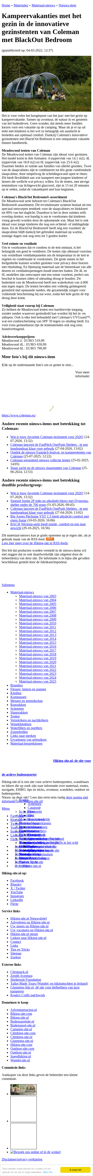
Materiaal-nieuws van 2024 (37, 677)
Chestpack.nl (19, 972)
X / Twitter (17, 888)
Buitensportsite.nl (22, 1021)
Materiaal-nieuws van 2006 (37, 608)
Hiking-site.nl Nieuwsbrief (28, 918)
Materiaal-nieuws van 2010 (37, 623)
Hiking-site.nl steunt (24, 934)
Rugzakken (18, 705)
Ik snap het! (76, 1169)
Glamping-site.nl (21, 1041)
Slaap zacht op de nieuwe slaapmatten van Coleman (45, 468)
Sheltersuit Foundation (25, 979)
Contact (24, 866)
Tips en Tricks (20, 949)
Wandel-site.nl (20, 1060)
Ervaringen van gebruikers (28, 739)
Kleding (15, 693)
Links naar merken (23, 736)
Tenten (15, 716)
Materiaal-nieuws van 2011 (37, 627)
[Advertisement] (27, 755)
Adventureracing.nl (23, 1010)
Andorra (33, 827)
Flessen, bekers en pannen (28, 689)
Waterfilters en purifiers (26, 728)
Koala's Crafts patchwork (27, 995)
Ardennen (34, 804)
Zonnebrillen (19, 732)
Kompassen (18, 697)
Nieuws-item (67, 5)
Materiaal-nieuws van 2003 (37, 596)
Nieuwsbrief (27, 858)
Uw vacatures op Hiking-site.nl (31, 930)
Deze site (25, 831)
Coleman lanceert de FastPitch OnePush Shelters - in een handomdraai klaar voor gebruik (49, 446)
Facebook (17, 816)
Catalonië (34, 807)
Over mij (34, 835)
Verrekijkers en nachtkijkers (29, 720)
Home (6, 5)
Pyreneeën (35, 811)
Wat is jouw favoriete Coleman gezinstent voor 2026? (46, 437)
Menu (6, 808)
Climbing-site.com (22, 1033)
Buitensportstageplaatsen (36, 854)
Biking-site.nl (19, 1017)
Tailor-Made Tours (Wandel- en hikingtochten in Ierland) (49, 983)
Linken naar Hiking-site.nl (28, 938)
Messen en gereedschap (26, 701)
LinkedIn (16, 900)
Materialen (21, 5)
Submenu (8, 585)
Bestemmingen (29, 823)
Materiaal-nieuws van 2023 (37, 673)
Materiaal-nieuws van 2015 (37, 642)
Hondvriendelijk (39, 819)
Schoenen (17, 708)
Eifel (31, 815)
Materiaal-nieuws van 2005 (37, 604)
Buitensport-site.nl (22, 1025)
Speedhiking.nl (20, 1056)
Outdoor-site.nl (20, 1052)
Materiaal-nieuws (43, 5)
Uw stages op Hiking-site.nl (29, 926)
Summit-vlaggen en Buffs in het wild (53, 842)
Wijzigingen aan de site (43, 850)
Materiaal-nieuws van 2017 (37, 650)
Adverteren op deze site (44, 839)
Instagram (17, 831)
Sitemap (24, 854)
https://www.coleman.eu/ (19, 415)
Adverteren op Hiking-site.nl (30, 922)
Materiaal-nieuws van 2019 (37, 658)
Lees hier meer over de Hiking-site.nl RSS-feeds (35, 543)
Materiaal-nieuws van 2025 (37, 681)
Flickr (14, 839)
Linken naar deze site (42, 846)
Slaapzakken (19, 712)
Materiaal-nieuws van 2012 (37, 631)
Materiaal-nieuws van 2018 (37, 654)
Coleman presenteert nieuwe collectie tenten (40, 460)
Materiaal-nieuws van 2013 (37, 635)
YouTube (16, 892)
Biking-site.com (21, 1013)
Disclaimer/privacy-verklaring (22, 1159)
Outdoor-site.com (22, 1048)
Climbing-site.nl (21, 1037)
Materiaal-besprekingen (26, 743)
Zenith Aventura (21, 976)
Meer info (48, 1172)
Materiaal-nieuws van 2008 (37, 615)
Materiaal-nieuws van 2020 (37, 662)
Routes (24, 800)
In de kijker (27, 811)
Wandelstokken (20, 724)
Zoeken (15, 957)
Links (14, 945)
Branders (16, 685)
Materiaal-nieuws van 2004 (37, 600)
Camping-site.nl (21, 1029)
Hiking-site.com (21, 1045)
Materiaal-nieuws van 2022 (37, 670)
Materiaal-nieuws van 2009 (37, 619)
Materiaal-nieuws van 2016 (37, 646)
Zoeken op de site (31, 862)
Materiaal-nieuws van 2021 (37, 666)
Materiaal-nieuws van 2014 (37, 639)
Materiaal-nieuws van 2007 (37, 611)
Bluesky (16, 884)
